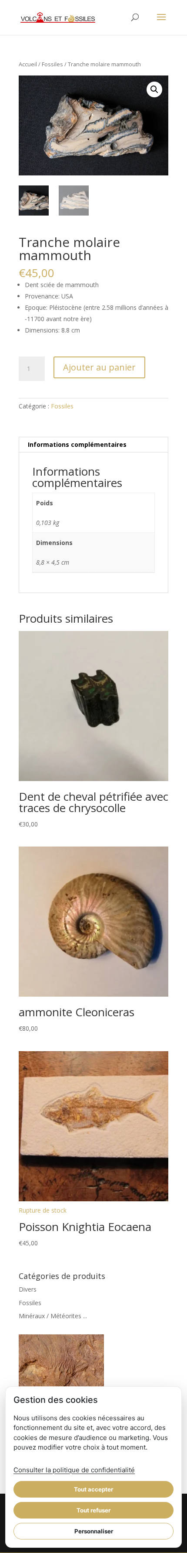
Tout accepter (93, 1489)
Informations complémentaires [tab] (77, 444)
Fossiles (52, 64)
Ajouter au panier (99, 367)
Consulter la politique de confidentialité (74, 1470)
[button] (154, 89)
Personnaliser (93, 1531)
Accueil (28, 64)
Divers (28, 1289)
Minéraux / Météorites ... (53, 1316)
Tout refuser (93, 1510)
